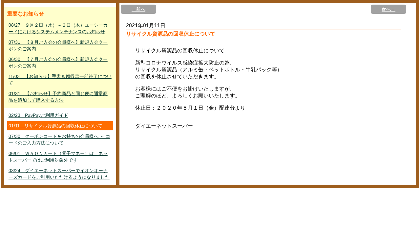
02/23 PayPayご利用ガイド (38, 115)
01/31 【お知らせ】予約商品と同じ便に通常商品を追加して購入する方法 (58, 97)
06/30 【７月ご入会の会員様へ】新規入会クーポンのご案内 (58, 62)
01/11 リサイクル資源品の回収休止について (55, 125)
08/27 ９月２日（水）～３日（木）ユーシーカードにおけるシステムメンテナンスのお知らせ (58, 28)
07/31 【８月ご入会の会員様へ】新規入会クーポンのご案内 (58, 45)
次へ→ (388, 9)
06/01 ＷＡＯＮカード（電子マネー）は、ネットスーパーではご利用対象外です (58, 157)
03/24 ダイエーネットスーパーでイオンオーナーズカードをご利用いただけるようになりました (59, 174)
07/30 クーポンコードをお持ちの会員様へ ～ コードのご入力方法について (59, 139)
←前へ (138, 9)
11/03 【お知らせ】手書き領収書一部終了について (60, 80)
